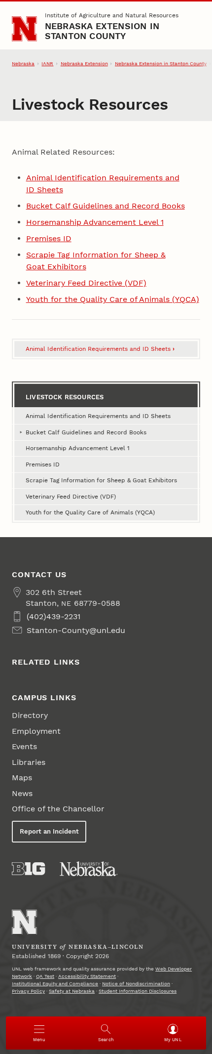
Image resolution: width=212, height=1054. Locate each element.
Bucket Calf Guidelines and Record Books (105, 206)
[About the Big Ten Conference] (28, 869)
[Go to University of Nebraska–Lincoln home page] (24, 29)
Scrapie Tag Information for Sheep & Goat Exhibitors (101, 480)
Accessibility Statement (87, 976)
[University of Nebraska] (88, 868)
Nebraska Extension (84, 63)
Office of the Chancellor (58, 808)
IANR (47, 63)
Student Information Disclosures (138, 991)
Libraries (28, 762)
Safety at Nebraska (72, 991)
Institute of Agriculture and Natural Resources (111, 15)
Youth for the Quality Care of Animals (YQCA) (112, 299)
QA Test (45, 976)
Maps (22, 777)
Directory (30, 715)
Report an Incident (49, 831)
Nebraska (23, 63)
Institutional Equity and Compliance (55, 983)
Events (24, 746)
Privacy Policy (28, 991)
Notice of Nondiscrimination (136, 983)
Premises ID (48, 238)
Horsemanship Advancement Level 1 (95, 222)
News (22, 793)
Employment (36, 731)
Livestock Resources (65, 397)
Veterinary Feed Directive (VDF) (86, 283)
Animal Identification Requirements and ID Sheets (100, 348)
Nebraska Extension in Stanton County (102, 31)
